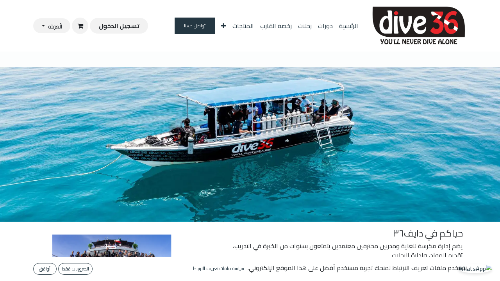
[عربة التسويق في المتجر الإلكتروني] (80, 26)
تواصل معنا (195, 25)
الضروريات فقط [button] (75, 268)
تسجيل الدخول (119, 26)
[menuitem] (348, 26)
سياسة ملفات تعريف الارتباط (218, 268)
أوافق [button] (44, 268)
